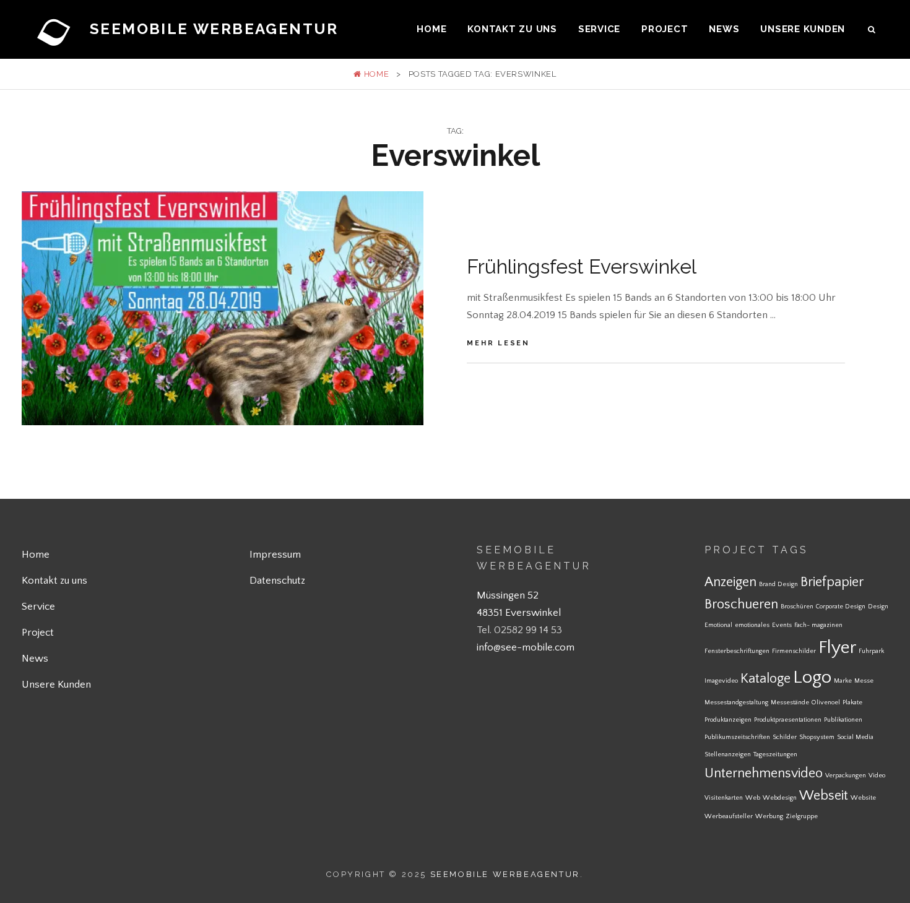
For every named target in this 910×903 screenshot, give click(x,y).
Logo (812, 677)
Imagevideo (721, 681)
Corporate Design (840, 606)
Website (863, 797)
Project (664, 29)
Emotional (718, 625)
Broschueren (741, 604)
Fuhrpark (871, 651)
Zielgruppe (802, 816)
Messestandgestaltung (736, 702)
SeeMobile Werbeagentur (214, 29)
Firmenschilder (794, 651)
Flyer (837, 647)
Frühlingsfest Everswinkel (581, 266)
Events (782, 625)
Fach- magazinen (818, 625)
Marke (843, 681)
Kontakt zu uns (512, 29)
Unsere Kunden (802, 29)
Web (752, 797)
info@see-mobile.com (525, 647)
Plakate (852, 702)
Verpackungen (845, 775)
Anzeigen (730, 582)
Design (878, 606)
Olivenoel (826, 702)
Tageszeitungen (775, 754)
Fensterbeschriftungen (736, 651)
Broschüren (797, 606)
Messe (863, 681)
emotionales (752, 625)
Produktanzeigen (728, 720)
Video (877, 775)
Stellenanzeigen (727, 754)
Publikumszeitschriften (737, 737)
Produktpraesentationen (787, 720)
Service (599, 29)
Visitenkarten (723, 797)
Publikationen (843, 720)
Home (431, 29)
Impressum (275, 554)
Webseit (823, 795)
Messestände (790, 702)
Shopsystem (816, 737)
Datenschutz (277, 580)
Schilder (785, 737)
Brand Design (778, 584)
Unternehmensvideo (763, 773)
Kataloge (765, 678)
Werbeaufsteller (728, 816)
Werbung (769, 816)
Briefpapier (832, 582)
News (724, 29)
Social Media (855, 737)
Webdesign (780, 797)
